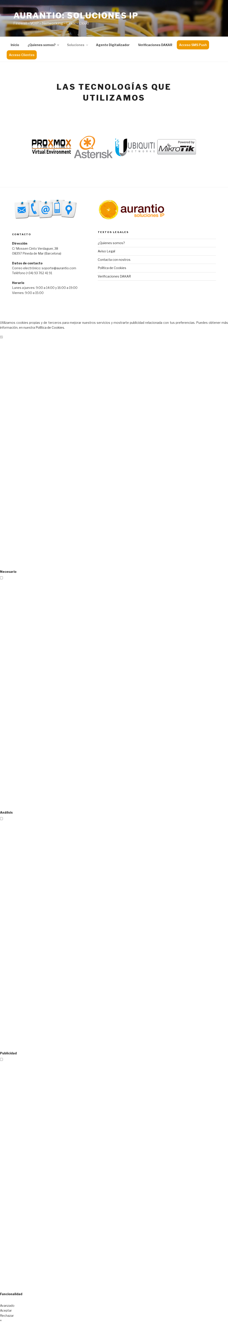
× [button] (1, 1320)
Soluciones (75, 45)
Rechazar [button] (7, 1315)
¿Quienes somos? (41, 45)
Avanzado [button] (7, 1305)
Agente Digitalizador (113, 45)
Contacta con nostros (114, 259)
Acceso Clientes (22, 55)
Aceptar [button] (6, 1310)
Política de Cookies (112, 268)
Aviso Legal (106, 251)
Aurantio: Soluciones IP (75, 15)
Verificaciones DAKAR (155, 45)
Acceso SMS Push (193, 45)
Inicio (15, 45)
